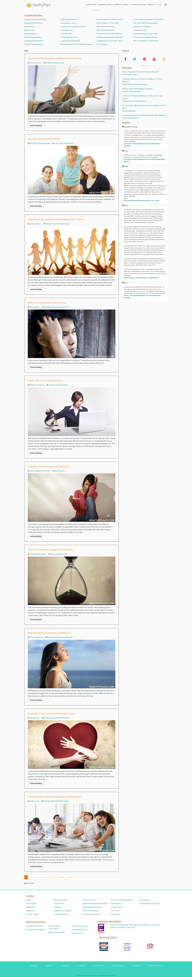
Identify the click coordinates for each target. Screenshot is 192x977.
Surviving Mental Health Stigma (56, 801)
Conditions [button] (90, 4)
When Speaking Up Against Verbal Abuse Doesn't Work (55, 219)
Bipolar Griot (29, 27)
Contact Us (66, 966)
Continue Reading (36, 125)
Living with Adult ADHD (70, 41)
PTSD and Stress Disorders (122, 900)
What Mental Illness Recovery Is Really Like (49, 632)
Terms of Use (99, 966)
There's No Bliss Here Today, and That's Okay (50, 549)
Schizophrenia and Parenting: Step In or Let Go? (141, 200)
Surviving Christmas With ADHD (44, 138)
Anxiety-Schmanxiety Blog (35, 19)
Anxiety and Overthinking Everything (137, 89)
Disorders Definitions (34, 926)
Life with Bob (66, 34)
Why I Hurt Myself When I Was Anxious (47, 302)
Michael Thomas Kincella (39, 143)
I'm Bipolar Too (67, 30)
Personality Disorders (91, 914)
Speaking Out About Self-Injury (110, 41)
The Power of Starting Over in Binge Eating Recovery (54, 58)
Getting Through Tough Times (73, 27)
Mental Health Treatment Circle (110, 19)
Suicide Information (80, 926)
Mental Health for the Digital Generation (77, 44)
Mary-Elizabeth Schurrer (39, 471)
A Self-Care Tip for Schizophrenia (44, 380)
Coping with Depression (34, 41)
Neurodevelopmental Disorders (95, 903)
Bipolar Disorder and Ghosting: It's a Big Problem (141, 278)
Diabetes (58, 907)
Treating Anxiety (140, 30)
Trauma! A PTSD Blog (142, 27)
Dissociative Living (68, 23)
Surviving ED (102, 44)
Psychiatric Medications (35, 929)
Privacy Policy (118, 966)
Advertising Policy (154, 966)
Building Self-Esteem (33, 37)
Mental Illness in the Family (108, 23)
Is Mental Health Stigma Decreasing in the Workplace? (55, 796)
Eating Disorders (61, 914)
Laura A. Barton (36, 637)
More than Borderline (105, 30)
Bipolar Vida (29, 30)
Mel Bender (34, 718)
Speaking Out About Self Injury (57, 307)
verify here (130, 927)
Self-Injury (115, 914)
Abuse (28, 900)
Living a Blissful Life (69, 37)
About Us (49, 966)
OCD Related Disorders (92, 907)
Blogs (126, 4)
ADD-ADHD (31, 903)
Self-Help (115, 910)
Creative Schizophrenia (33, 44)
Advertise (82, 966)
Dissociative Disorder (63, 910)
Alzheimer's (31, 910)
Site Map (34, 966)
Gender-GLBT (89, 900)
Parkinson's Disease (91, 910)
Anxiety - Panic (32, 914)
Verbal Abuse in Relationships (145, 37)
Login (159, 4)
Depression (59, 903)
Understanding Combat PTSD (145, 34)
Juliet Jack (34, 801)
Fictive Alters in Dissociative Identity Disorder (140, 72)
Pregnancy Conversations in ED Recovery (48, 466)
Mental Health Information (54, 927)
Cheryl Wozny (35, 224)
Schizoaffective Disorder (149, 903)
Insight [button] (117, 4)
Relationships (116, 903)
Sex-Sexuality (144, 900)
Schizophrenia (116, 907)
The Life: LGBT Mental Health (145, 23)
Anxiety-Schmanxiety (131, 91)
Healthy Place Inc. (91, 975)
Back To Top (28, 883)
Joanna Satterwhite (37, 554)
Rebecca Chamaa (36, 385)
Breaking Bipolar (31, 34)
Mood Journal (77, 933)
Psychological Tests (138, 4)
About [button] (150, 4)
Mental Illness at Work (106, 27)
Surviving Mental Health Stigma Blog (148, 19)
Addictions (30, 907)
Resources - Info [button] (104, 4)
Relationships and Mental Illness (110, 37)
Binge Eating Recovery (33, 23)
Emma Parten (35, 63)
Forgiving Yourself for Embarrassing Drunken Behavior (144, 115)
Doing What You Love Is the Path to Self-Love (51, 713)
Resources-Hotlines (57, 932)
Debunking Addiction (69, 19)
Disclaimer (135, 966)
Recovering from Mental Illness (109, 34)
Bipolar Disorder (61, 900)
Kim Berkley (34, 307)
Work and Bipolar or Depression (146, 41)
